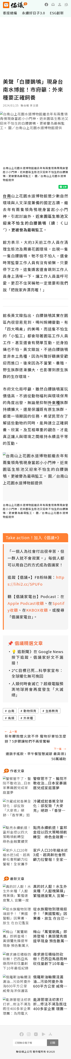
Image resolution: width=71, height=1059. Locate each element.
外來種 (28, 718)
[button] (66, 4)
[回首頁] (15, 5)
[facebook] (46, 4)
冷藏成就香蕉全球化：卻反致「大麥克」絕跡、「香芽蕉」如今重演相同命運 (50, 806)
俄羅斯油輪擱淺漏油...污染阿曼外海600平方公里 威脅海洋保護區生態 (50, 981)
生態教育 (51, 711)
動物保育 (29, 711)
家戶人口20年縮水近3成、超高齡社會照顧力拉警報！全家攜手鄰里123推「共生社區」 (50, 855)
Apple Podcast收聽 (26, 603)
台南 (11, 711)
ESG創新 (57, 12)
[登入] (60, 4)
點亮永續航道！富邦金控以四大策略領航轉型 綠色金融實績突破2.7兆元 (50, 832)
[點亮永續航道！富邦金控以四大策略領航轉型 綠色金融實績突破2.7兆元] (17, 834)
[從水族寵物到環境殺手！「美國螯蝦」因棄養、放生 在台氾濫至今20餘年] (17, 916)
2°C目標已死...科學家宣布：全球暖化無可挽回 (37, 673)
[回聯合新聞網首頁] (6, 5)
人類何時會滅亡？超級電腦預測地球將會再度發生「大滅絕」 (37, 689)
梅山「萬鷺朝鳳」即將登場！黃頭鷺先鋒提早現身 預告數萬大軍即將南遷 (50, 936)
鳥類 (11, 718)
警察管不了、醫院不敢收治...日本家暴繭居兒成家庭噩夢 (50, 783)
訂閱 (52, 1042)
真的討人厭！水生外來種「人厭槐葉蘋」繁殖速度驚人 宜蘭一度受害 (50, 891)
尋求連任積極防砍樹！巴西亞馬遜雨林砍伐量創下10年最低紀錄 (50, 959)
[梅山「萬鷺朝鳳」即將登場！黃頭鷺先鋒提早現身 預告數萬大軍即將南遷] (17, 938)
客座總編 (10, 12)
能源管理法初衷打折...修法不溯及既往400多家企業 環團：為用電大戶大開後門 (50, 1004)
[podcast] (53, 4)
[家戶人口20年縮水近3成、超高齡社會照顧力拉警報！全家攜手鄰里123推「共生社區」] (17, 857)
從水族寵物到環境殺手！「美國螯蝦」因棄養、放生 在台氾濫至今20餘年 (50, 914)
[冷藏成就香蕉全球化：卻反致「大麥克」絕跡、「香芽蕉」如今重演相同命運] (17, 808)
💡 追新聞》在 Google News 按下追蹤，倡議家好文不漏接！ (37, 657)
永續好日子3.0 (33, 12)
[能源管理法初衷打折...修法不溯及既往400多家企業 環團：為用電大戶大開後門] (17, 1006)
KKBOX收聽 (37, 610)
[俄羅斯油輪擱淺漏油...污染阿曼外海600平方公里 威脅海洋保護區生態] (17, 984)
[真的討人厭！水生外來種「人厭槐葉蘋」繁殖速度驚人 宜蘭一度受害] (17, 893)
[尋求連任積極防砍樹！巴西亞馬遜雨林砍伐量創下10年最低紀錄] (17, 961)
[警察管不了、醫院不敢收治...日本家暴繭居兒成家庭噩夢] (17, 785)
